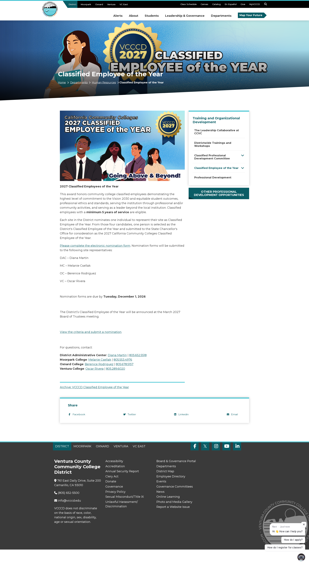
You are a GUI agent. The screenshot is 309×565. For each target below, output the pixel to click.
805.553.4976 (123, 359)
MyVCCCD (254, 4)
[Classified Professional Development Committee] (243, 155)
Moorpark (86, 4)
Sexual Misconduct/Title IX (124, 497)
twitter (132, 414)
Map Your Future (250, 15)
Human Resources (104, 82)
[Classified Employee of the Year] (243, 168)
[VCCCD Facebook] (195, 446)
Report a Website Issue (173, 507)
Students (152, 16)
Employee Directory (170, 476)
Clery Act (111, 476)
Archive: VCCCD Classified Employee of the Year (94, 387)
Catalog (216, 4)
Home (62, 82)
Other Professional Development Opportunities (219, 193)
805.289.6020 (115, 368)
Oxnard (99, 4)
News (160, 492)
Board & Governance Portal (176, 461)
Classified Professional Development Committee (212, 157)
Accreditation (115, 466)
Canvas (204, 4)
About (133, 16)
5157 (124, 364)
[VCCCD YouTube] (226, 446)
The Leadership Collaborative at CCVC (216, 132)
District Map (165, 471)
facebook (79, 414)
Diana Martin (117, 355)
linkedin (183, 414)
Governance (114, 486)
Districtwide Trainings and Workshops (212, 144)
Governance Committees (174, 486)
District (72, 4)
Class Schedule (188, 4)
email (234, 414)
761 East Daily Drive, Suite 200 (79, 480)
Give (243, 4)
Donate (110, 481)
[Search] (265, 5)
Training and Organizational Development (216, 120)
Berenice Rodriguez (99, 364)
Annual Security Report (122, 471)
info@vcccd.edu (69, 500)
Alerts (117, 16)
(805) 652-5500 (68, 493)
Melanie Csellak (99, 359)
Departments (221, 16)
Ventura (111, 4)
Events (161, 481)
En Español (231, 4)
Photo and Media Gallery (174, 502)
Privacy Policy (115, 492)
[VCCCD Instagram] (216, 446)
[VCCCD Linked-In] (237, 446)
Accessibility (114, 461)
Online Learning (168, 497)
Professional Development (212, 177)
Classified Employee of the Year (216, 168)
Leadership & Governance (185, 16)
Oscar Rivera (94, 368)
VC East (124, 4)
